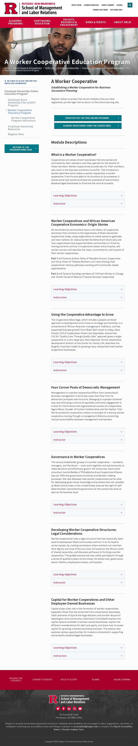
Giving (119, 5)
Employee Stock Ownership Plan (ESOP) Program (21, 102)
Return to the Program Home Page (21, 148)
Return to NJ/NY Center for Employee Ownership (21, 82)
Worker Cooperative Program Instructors (23, 119)
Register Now (16, 134)
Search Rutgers (100, 9)
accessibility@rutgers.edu (86, 726)
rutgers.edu (116, 9)
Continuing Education (42, 22)
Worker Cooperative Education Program (20, 111)
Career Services (91, 5)
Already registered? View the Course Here (87, 125)
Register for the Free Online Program (87, 118)
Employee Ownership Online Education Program (21, 92)
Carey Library (107, 5)
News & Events (96, 22)
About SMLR (122, 22)
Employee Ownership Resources (20, 128)
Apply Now (76, 5)
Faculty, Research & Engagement (69, 22)
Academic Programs (15, 22)
